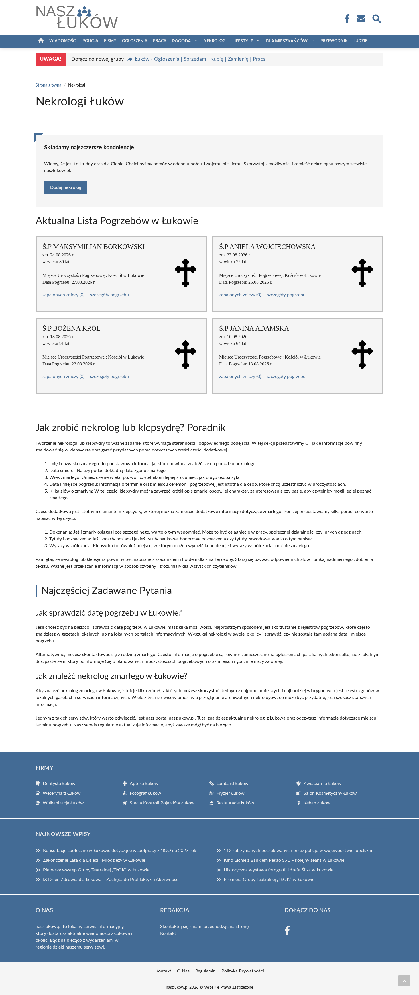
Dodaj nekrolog (65, 187)
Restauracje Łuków (235, 803)
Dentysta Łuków (59, 783)
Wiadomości (63, 41)
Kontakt (168, 933)
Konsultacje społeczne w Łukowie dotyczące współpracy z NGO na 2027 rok (119, 850)
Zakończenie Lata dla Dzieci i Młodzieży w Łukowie (94, 860)
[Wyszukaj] (376, 18)
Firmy (110, 41)
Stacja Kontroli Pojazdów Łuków (162, 803)
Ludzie (360, 41)
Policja (90, 41)
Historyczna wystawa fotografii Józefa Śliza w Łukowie (278, 870)
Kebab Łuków (317, 803)
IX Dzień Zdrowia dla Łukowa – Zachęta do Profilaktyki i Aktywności (111, 879)
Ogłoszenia (134, 41)
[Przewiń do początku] (404, 980)
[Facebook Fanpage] (345, 18)
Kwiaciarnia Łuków (322, 783)
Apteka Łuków (144, 783)
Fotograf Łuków (145, 793)
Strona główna (48, 85)
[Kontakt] (361, 18)
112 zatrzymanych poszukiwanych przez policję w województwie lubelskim (298, 850)
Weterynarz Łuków (62, 793)
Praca (159, 41)
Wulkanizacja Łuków (63, 803)
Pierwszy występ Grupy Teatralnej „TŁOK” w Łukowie (96, 870)
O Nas (183, 971)
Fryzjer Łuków (231, 793)
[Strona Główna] (41, 41)
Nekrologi (215, 41)
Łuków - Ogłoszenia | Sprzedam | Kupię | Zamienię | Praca (200, 59)
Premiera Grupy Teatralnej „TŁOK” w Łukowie (269, 879)
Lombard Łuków (233, 783)
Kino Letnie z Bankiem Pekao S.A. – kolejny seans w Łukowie (284, 860)
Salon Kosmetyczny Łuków (330, 793)
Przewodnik (334, 41)
